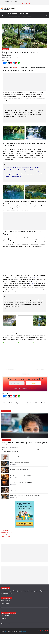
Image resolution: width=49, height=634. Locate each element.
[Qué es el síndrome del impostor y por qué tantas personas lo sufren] (5, 490)
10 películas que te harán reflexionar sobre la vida (21, 482)
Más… (38, 16)
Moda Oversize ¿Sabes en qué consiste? (36, 403)
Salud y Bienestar (12, 13)
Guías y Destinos (5, 49)
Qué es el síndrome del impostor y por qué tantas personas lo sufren (25, 489)
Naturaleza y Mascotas (14, 16)
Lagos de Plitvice (36, 277)
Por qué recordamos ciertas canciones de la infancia (21, 475)
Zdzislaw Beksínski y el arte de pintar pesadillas (11, 403)
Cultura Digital (24, 13)
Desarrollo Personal (6, 439)
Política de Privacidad (5, 600)
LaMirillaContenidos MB (14, 57)
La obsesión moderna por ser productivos (19, 469)
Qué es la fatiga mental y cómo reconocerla (19, 462)
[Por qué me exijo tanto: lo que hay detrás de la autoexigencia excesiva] (24, 425)
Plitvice (16, 67)
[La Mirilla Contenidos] (2, 15)
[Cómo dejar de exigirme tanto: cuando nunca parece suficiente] (5, 457)
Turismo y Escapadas (28, 16)
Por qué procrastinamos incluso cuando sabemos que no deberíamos (25, 495)
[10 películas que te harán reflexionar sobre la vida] (5, 483)
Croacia (31, 283)
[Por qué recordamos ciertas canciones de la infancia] (5, 477)
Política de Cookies (5, 603)
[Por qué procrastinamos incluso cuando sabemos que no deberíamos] (5, 496)
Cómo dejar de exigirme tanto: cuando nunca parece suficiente (23, 456)
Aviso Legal (3, 606)
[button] (17, 14)
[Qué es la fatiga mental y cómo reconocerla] (5, 463)
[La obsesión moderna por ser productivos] (5, 470)
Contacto (3, 608)
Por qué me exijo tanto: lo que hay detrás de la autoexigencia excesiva (24, 443)
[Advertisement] (24, 82)
